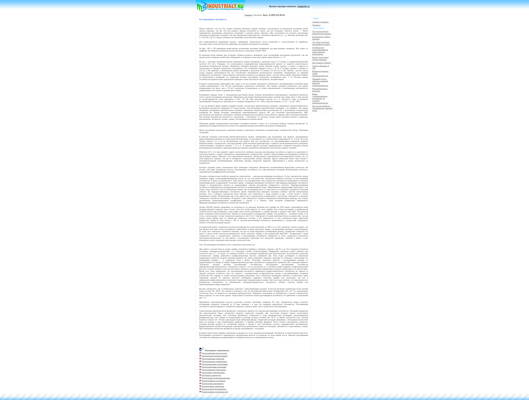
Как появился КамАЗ (321, 63)
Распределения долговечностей (215, 392)
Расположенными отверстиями (215, 364)
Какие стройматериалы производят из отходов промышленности (320, 98)
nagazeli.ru (303, 6)
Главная (248, 15)
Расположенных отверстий (213, 359)
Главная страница (320, 22)
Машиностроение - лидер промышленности (320, 73)
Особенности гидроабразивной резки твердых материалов (320, 50)
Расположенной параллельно (214, 370)
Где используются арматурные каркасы (321, 32)
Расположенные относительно (214, 353)
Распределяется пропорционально (216, 378)
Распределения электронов (213, 386)
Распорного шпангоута (211, 375)
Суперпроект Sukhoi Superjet (321, 38)
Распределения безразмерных (214, 389)
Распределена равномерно (213, 384)
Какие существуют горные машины (320, 58)
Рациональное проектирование (215, 356)
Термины (316, 25)
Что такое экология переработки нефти (321, 43)
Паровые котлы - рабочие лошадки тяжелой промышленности (320, 82)
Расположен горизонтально (213, 373)
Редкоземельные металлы (319, 90)
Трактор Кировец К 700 (320, 67)
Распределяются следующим (213, 381)
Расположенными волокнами (214, 367)
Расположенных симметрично (214, 362)
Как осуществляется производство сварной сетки (322, 108)
